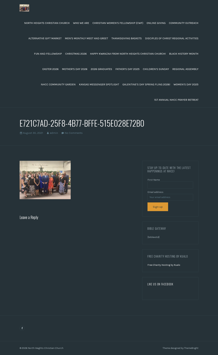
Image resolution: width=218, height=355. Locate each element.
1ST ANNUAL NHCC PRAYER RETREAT (176, 99)
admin (54, 132)
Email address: (155, 192)
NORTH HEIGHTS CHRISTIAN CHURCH (47, 23)
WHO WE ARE (81, 23)
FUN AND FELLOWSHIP (48, 53)
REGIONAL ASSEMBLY (185, 69)
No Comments (74, 132)
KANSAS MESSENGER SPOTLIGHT (99, 84)
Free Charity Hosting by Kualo (163, 265)
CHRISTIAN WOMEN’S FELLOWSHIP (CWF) (117, 23)
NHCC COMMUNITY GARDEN (58, 84)
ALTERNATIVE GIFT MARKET (44, 38)
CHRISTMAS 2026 (76, 53)
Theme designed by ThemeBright (180, 348)
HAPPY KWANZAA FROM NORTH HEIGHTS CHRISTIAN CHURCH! (128, 53)
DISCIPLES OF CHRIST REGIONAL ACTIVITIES (171, 38)
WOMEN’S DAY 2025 (186, 84)
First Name (153, 179)
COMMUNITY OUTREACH (183, 23)
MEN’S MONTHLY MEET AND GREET (86, 38)
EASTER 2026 (50, 69)
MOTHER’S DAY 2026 (74, 69)
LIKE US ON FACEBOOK (160, 284)
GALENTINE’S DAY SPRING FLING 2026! (146, 84)
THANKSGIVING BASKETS (126, 38)
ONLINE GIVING (156, 23)
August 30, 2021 (33, 132)
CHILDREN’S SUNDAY (156, 69)
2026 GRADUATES (101, 69)
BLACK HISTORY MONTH (183, 53)
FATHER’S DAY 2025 (127, 69)
